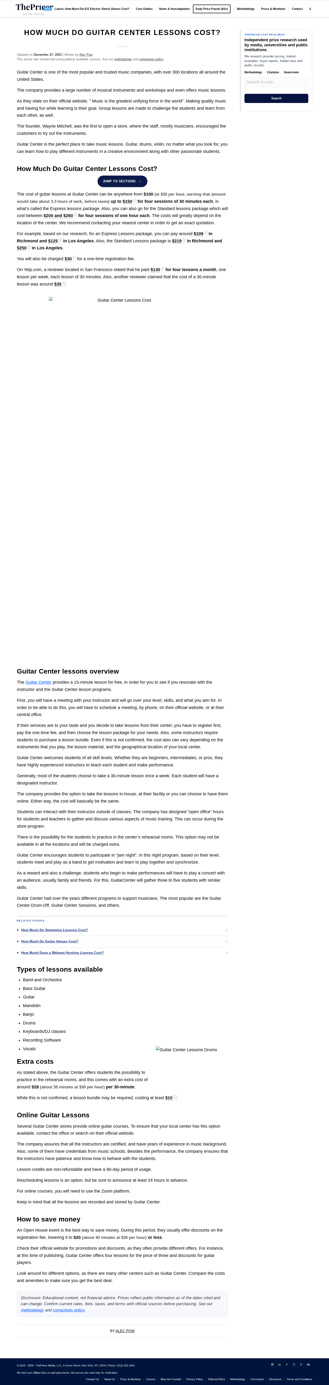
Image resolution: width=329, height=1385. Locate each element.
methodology (123, 59)
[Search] (310, 9)
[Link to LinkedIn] (279, 1364)
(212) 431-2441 (126, 1365)
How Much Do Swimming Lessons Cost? (54, 930)
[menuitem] (86, 9)
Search (276, 98)
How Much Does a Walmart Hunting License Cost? (62, 953)
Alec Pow (85, 54)
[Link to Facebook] (286, 1364)
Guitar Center (39, 682)
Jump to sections (119, 181)
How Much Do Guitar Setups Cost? (50, 941)
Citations (273, 72)
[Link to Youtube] (308, 1364)
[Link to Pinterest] (301, 1364)
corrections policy (151, 59)
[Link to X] (272, 1364)
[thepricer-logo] (34, 9)
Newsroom (291, 72)
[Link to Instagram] (294, 1364)
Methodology (253, 72)
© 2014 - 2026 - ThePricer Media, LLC (39, 1365)
